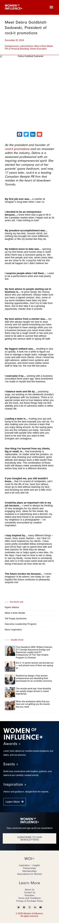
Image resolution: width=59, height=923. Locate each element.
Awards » (11, 743)
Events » (10, 764)
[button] (51, 7)
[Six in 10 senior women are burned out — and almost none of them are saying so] (35, 671)
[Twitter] (18, 907)
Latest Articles (26, 46)
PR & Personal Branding (17, 49)
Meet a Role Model (43, 46)
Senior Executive (38, 49)
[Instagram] (29, 907)
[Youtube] (40, 907)
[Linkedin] (35, 907)
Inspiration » (14, 784)
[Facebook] (24, 907)
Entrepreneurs (12, 46)
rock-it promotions (17, 149)
